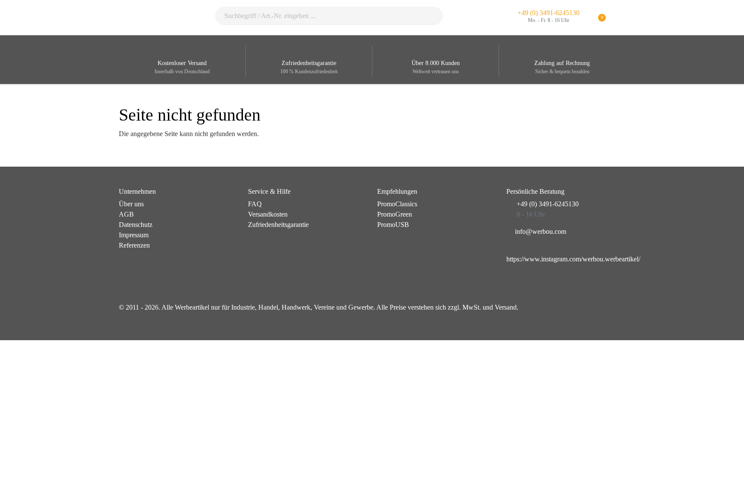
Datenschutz (135, 224)
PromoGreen (394, 214)
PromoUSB (393, 224)
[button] (619, 18)
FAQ (255, 204)
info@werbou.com (540, 231)
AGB (126, 214)
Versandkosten (268, 214)
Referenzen (134, 245)
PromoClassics (397, 204)
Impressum (134, 235)
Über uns (131, 204)
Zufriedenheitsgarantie (278, 224)
